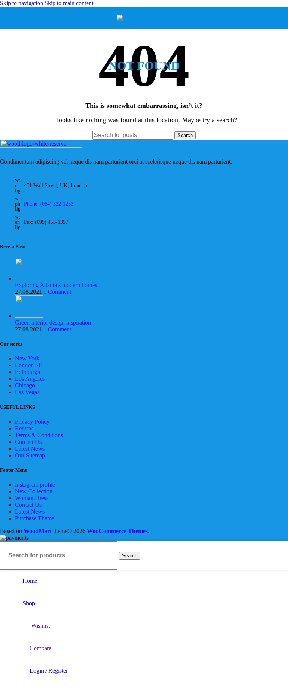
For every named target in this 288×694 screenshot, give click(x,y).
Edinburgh (27, 372)
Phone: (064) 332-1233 (49, 204)
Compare (40, 648)
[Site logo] (144, 20)
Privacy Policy (32, 421)
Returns (24, 428)
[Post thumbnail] (29, 278)
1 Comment (57, 292)
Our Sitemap (30, 455)
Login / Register (49, 670)
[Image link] (41, 146)
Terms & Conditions (39, 435)
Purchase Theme (34, 518)
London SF (28, 365)
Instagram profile (35, 484)
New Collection (33, 491)
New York (27, 358)
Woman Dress (31, 498)
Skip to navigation (22, 3)
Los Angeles (30, 378)
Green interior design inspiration (53, 322)
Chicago (25, 385)
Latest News (30, 448)
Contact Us (28, 442)
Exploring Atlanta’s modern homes (56, 285)
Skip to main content (69, 3)
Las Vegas (27, 392)
